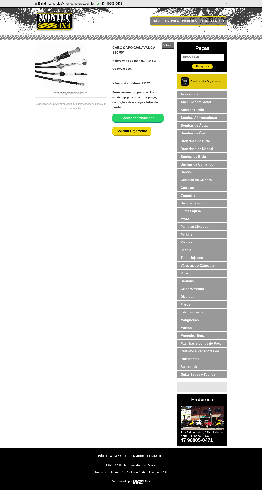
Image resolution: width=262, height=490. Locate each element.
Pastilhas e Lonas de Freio (201, 343)
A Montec (172, 21)
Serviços (137, 456)
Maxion (186, 328)
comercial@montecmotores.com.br (71, 3)
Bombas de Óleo (193, 133)
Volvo (185, 273)
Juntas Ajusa (191, 211)
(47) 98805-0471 (110, 3)
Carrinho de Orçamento (205, 81)
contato (154, 456)
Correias (187, 187)
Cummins (188, 195)
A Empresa (118, 456)
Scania (186, 250)
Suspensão (189, 367)
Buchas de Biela (193, 156)
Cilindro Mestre (192, 289)
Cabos (186, 172)
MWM (185, 219)
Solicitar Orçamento (131, 131)
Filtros (185, 304)
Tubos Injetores (193, 258)
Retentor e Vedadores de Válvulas (200, 352)
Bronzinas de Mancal (197, 149)
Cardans (187, 281)
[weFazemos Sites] (138, 481)
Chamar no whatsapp (138, 118)
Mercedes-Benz (193, 335)
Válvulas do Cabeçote (198, 265)
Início (157, 21)
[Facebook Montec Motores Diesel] (226, 3)
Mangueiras (190, 320)
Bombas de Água (194, 125)
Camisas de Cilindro (196, 180)
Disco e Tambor (193, 203)
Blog (204, 21)
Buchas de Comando (197, 164)
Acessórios (189, 94)
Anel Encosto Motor (196, 102)
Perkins (186, 234)
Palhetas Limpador (195, 226)
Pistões (186, 242)
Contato (217, 21)
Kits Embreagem (193, 312)
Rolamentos (190, 359)
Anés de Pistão (192, 110)
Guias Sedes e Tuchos (198, 374)
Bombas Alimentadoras (199, 117)
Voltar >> (168, 45)
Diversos (187, 296)
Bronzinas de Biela (195, 141)
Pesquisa (202, 66)
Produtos (189, 21)
